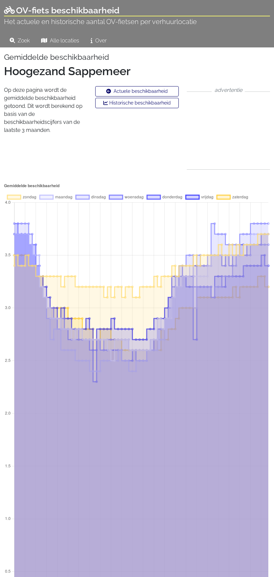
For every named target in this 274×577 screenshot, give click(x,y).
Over (100, 40)
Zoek (23, 40)
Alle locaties (63, 40)
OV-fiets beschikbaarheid (68, 10)
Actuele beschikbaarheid (140, 91)
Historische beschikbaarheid (139, 103)
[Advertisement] (228, 130)
